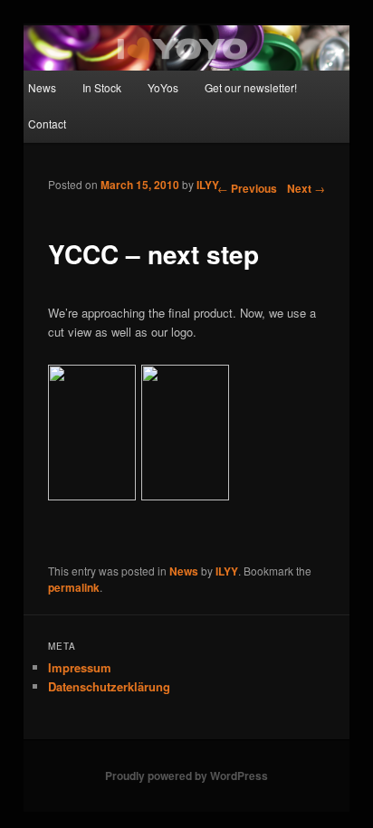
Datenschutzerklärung (109, 686)
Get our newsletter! (251, 87)
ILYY (207, 184)
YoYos (163, 87)
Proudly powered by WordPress (186, 775)
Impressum (79, 667)
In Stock (101, 87)
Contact (47, 123)
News (42, 87)
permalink (74, 587)
